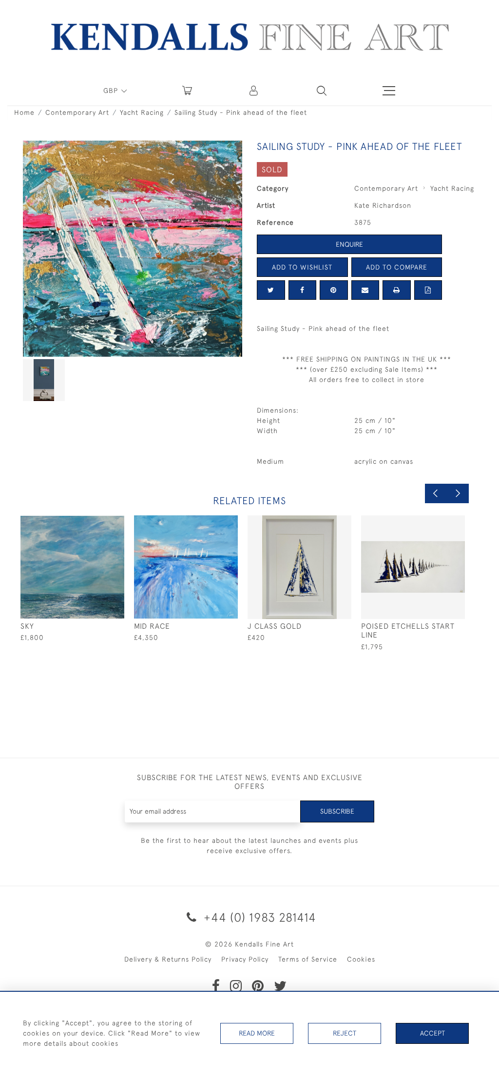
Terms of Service (307, 959)
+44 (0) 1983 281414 (258, 917)
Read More (257, 1033)
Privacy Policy (245, 959)
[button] (321, 90)
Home (24, 112)
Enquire (349, 244)
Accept (432, 1033)
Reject (344, 1033)
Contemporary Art (77, 112)
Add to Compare (396, 267)
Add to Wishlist (302, 267)
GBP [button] (111, 90)
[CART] (187, 90)
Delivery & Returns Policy (167, 959)
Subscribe (337, 811)
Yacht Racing (142, 112)
